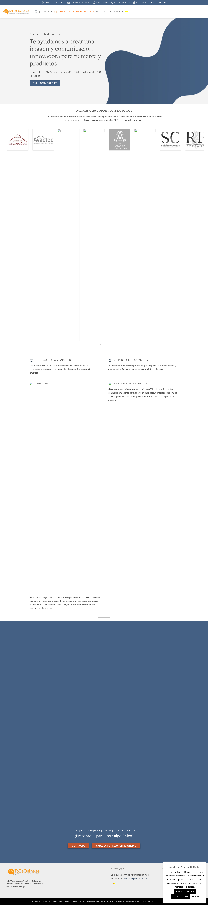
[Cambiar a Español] (114, 883)
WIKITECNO (101, 11)
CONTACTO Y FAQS (53, 2)
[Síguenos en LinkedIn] (162, 3)
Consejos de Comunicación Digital (76, 11)
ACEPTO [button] (179, 891)
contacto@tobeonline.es (136, 878)
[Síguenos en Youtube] (165, 3)
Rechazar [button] (190, 891)
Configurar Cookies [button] (180, 896)
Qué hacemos (45, 11)
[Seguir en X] (157, 3)
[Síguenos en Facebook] (152, 3)
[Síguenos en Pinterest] (160, 3)
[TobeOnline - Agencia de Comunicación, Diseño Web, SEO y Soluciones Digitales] (16, 11)
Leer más (195, 896)
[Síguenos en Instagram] (154, 3)
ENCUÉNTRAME (116, 11)
